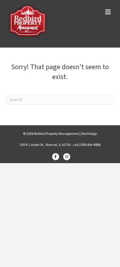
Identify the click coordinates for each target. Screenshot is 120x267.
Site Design (89, 133)
